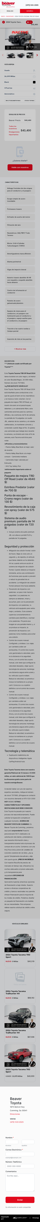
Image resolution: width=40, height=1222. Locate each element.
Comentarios (11, 1171)
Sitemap (34, 1218)
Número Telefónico (14, 1162)
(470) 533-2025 (32, 5)
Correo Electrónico (14, 1150)
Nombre (10, 1137)
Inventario (10, 16)
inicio (3, 16)
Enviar (20, 1200)
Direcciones (15, 1114)
